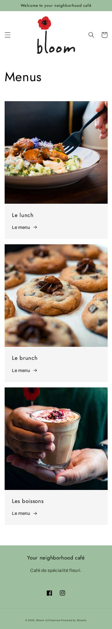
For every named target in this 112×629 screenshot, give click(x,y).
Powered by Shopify (74, 620)
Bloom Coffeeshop (48, 620)
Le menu (21, 227)
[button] (7, 34)
